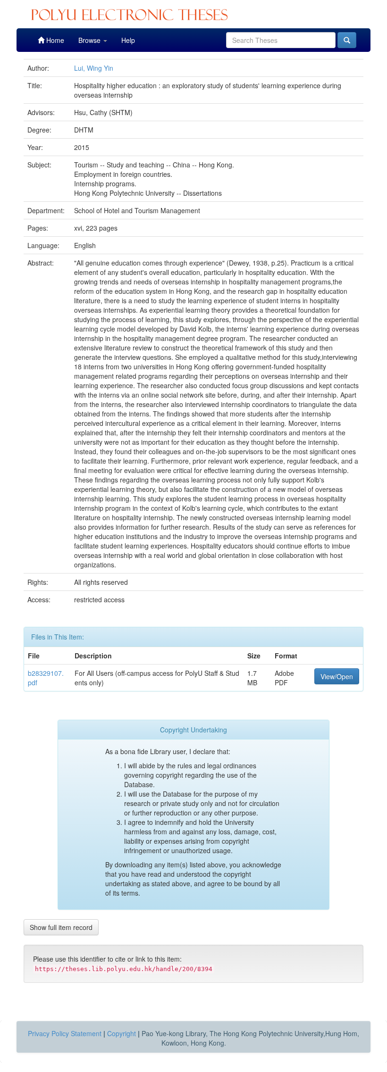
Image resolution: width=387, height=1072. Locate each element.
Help (128, 40)
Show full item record (61, 927)
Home (54, 40)
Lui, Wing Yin (93, 68)
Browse (90, 40)
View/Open (336, 676)
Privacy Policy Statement (64, 1033)
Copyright (121, 1033)
